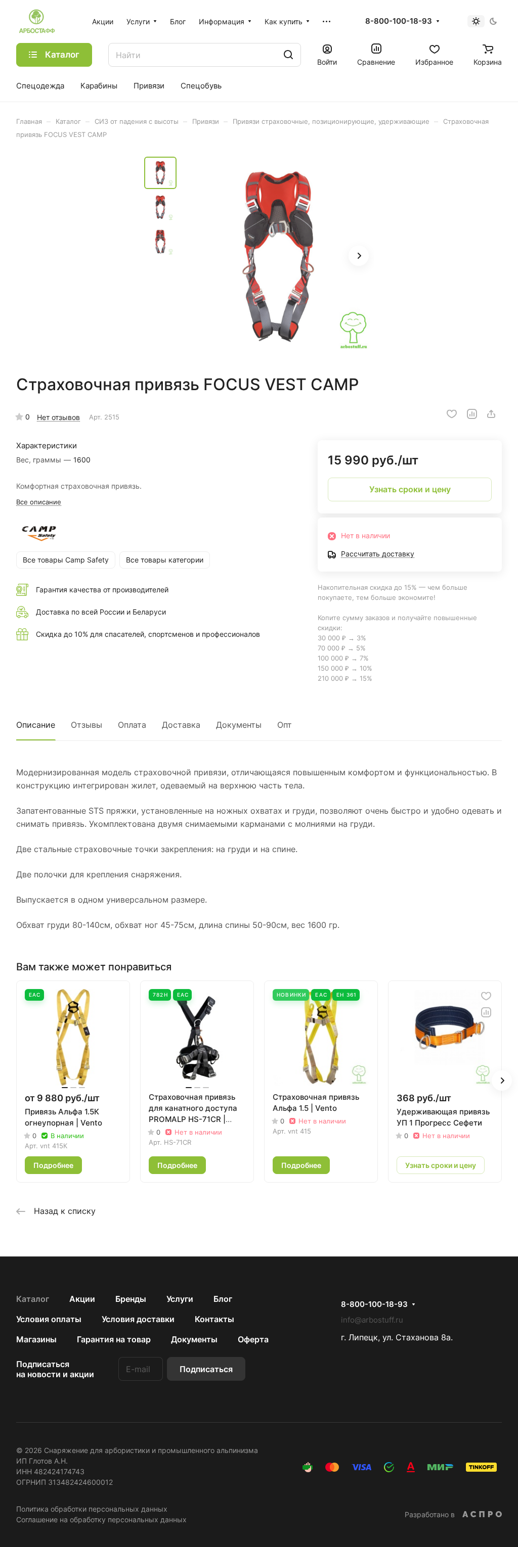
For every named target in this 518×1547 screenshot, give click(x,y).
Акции (82, 1299)
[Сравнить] (472, 414)
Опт (284, 725)
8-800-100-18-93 (398, 21)
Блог (222, 1299)
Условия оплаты (48, 1319)
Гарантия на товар (114, 1339)
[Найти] (288, 55)
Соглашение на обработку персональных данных (101, 1519)
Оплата (132, 725)
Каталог (32, 1299)
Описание (35, 725)
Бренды (130, 1299)
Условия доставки (138, 1319)
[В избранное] (452, 414)
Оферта (253, 1339)
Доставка (181, 725)
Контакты (214, 1319)
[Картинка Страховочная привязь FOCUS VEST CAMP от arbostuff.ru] (278, 257)
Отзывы (86, 725)
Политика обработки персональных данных (91, 1509)
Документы (239, 725)
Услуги (179, 1299)
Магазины (36, 1339)
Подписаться (206, 1369)
